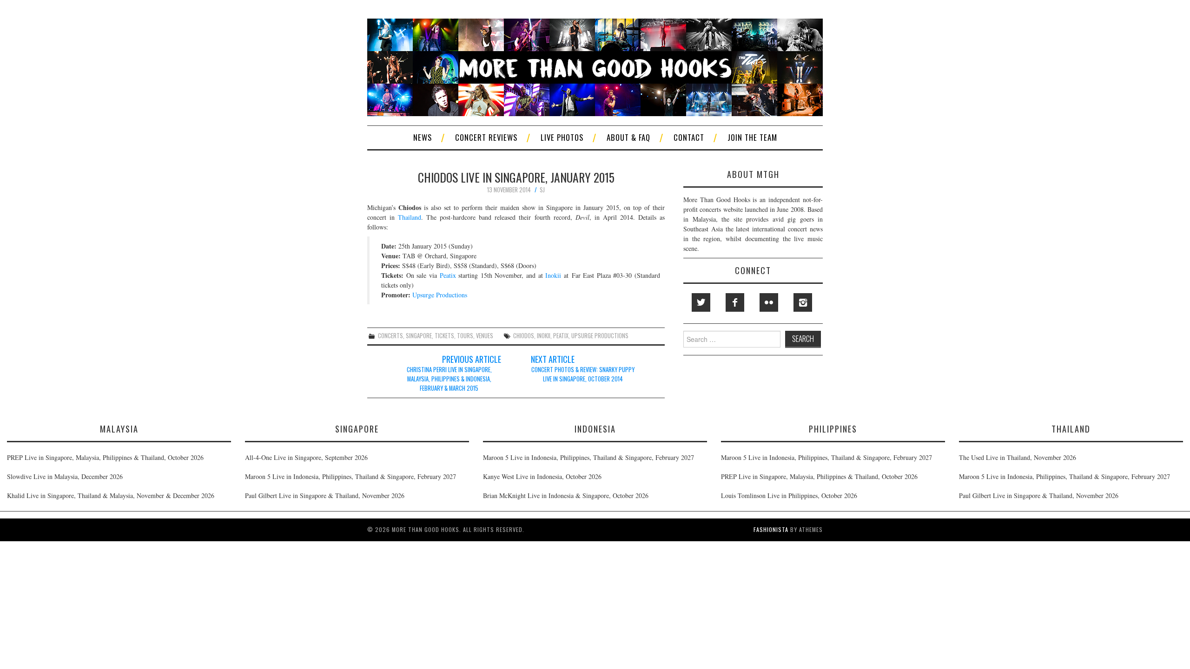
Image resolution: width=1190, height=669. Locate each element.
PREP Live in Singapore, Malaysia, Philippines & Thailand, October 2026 (105, 457)
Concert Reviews (486, 137)
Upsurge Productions (439, 294)
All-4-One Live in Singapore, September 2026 (306, 457)
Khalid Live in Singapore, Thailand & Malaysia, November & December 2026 (110, 495)
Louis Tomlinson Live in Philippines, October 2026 (789, 495)
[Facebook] (735, 302)
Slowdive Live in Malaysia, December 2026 (65, 476)
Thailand (409, 217)
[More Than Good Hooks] (595, 66)
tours (465, 335)
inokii (543, 335)
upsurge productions (599, 335)
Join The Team (752, 137)
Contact (689, 137)
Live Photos (562, 137)
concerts (390, 335)
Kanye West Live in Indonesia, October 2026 (542, 476)
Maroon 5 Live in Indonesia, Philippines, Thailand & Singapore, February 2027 (350, 476)
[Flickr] (769, 302)
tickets (444, 335)
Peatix (448, 275)
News (422, 137)
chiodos (523, 335)
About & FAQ (628, 137)
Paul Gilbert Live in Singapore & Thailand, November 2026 (324, 495)
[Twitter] (701, 302)
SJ (542, 189)
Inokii (553, 275)
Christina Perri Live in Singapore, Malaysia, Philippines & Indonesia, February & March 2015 (449, 379)
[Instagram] (802, 302)
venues (484, 335)
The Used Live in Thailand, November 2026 (1017, 457)
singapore (419, 335)
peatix (561, 335)
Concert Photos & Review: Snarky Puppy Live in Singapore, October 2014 (583, 374)
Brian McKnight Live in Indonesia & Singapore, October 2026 (565, 495)
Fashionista (771, 529)
